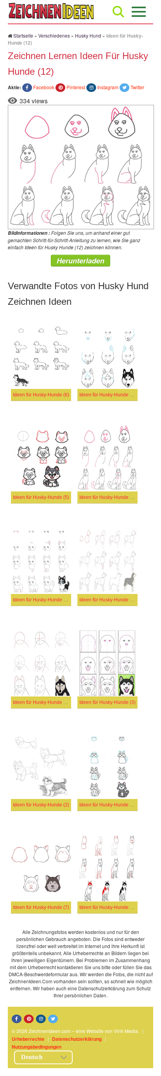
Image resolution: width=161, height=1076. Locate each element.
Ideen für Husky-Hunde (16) (42, 702)
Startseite (23, 35)
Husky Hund (88, 35)
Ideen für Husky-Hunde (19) (42, 600)
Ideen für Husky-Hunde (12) (108, 497)
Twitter (137, 87)
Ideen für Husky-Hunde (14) (108, 395)
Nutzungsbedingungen (36, 1046)
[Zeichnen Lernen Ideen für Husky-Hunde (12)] (81, 166)
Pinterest (75, 87)
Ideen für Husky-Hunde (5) (41, 497)
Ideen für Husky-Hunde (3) (107, 702)
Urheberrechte (28, 1038)
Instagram (107, 87)
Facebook (43, 87)
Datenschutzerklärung (77, 1038)
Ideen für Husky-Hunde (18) (108, 907)
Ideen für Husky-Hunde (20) (108, 805)
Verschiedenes (54, 35)
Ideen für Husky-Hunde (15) (108, 600)
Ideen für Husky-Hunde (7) (41, 907)
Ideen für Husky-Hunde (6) (41, 395)
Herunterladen (80, 261)
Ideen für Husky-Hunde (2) (41, 805)
